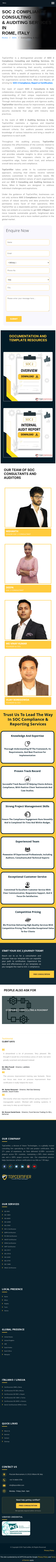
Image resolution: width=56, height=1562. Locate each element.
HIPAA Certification (10, 1243)
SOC (14, 38)
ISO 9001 (7, 1211)
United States (8, 1337)
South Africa (8, 1351)
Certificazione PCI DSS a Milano (14, 1391)
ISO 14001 (7, 1215)
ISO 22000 (7, 1222)
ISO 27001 (7, 1225)
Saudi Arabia (8, 1347)
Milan (6, 1300)
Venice (6, 1311)
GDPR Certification (10, 1232)
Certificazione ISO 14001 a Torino (14, 1398)
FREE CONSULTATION (28, 1505)
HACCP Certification (10, 1239)
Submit (14, 319)
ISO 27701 (7, 1261)
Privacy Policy (49, 1550)
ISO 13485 (7, 1264)
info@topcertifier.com (16, 1485)
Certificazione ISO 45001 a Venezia (15, 1401)
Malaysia (7, 1354)
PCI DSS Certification (10, 1236)
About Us (7, 1431)
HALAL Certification (10, 1268)
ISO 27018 (7, 1254)
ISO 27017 (7, 1250)
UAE (5, 1344)
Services (6, 1434)
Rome (6, 1296)
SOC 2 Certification (10, 1229)
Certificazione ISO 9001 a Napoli (14, 1394)
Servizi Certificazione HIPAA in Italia (15, 1405)
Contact (6, 1438)
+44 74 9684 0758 (15, 1480)
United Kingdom (9, 1340)
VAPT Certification (9, 1246)
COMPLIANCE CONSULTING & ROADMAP (27, 1010)
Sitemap (6, 1441)
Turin (6, 1307)
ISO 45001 (7, 1218)
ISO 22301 (7, 1257)
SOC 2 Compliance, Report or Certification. (33, 83)
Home (5, 38)
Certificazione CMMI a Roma (13, 1387)
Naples (6, 1303)
